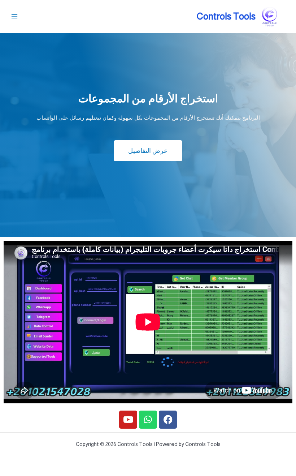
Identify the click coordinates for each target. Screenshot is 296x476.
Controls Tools (226, 16)
